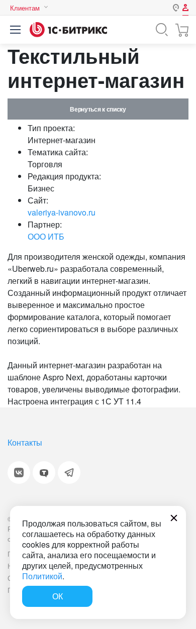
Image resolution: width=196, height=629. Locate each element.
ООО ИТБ (46, 236)
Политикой (42, 576)
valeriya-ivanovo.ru (61, 212)
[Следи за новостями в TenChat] (44, 472)
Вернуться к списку (98, 109)
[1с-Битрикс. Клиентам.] (68, 29)
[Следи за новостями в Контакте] (19, 472)
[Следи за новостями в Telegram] (69, 472)
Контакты (25, 442)
